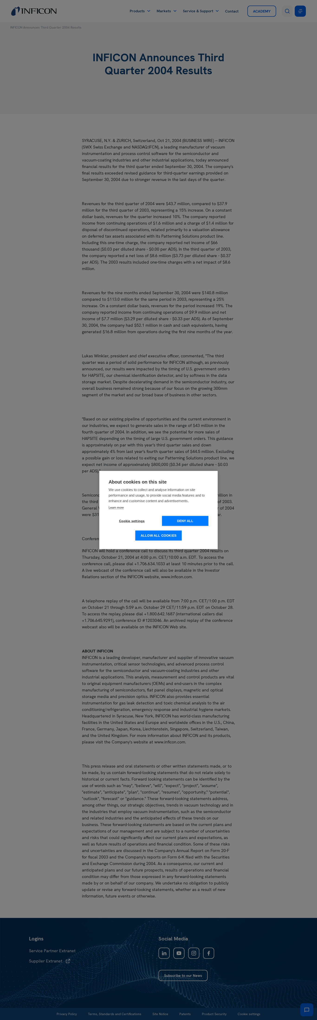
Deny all (185, 521)
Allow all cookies (158, 535)
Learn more (116, 507)
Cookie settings (132, 521)
